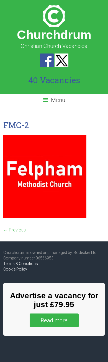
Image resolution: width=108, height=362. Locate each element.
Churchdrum (54, 35)
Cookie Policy (15, 269)
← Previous (14, 230)
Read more (54, 320)
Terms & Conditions (20, 263)
